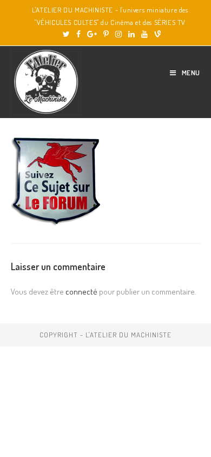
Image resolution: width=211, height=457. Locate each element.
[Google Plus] (92, 34)
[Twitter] (66, 34)
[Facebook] (78, 34)
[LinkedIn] (131, 34)
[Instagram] (118, 34)
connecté (81, 291)
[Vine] (156, 34)
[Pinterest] (106, 34)
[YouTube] (144, 34)
